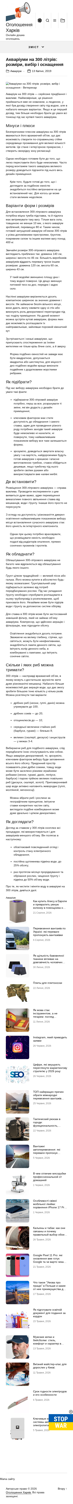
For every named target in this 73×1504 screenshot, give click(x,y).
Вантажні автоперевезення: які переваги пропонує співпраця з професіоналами (46, 1153)
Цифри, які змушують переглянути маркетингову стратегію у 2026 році (50, 1068)
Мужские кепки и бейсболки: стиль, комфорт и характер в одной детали (47, 1341)
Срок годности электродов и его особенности (50, 1393)
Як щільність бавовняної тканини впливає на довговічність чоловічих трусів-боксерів (48, 960)
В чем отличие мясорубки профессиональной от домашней (49, 1177)
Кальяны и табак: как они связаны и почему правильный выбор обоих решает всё (49, 1232)
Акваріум (16, 71)
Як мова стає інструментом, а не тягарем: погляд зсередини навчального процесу (48, 1017)
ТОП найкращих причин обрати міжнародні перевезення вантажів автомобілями (48, 1096)
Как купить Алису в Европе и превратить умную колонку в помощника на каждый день (50, 906)
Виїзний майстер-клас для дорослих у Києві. (50, 1366)
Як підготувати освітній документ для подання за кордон (49, 1313)
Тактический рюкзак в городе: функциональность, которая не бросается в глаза (48, 1125)
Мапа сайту (7, 1478)
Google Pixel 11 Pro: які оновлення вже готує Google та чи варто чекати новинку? (49, 1260)
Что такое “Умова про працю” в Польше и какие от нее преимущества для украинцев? (49, 1287)
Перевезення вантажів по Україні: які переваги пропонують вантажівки (49, 932)
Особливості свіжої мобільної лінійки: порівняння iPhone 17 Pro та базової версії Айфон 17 (49, 1207)
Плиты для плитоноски (47, 982)
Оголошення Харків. (19, 1492)
